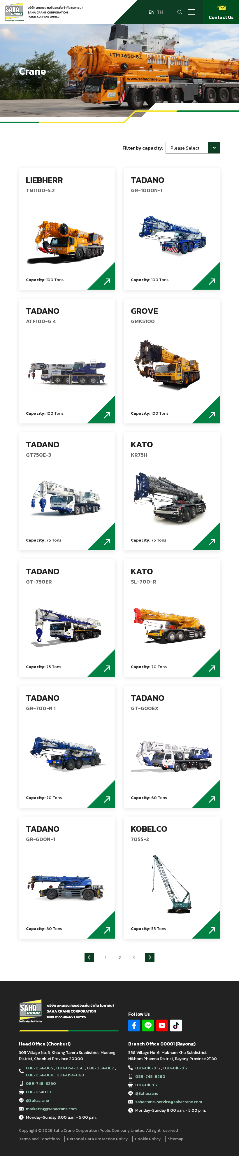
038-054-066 (70, 1068)
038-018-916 (147, 1068)
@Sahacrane (37, 1100)
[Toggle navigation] (192, 12)
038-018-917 (175, 1068)
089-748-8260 (41, 1083)
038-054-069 (70, 1075)
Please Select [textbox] (185, 147)
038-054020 (38, 1092)
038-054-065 (39, 1068)
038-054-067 (100, 1068)
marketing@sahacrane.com (51, 1109)
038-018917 (146, 1085)
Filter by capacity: (142, 147)
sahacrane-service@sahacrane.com (168, 1102)
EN (151, 11)
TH (160, 11)
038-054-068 (39, 1075)
